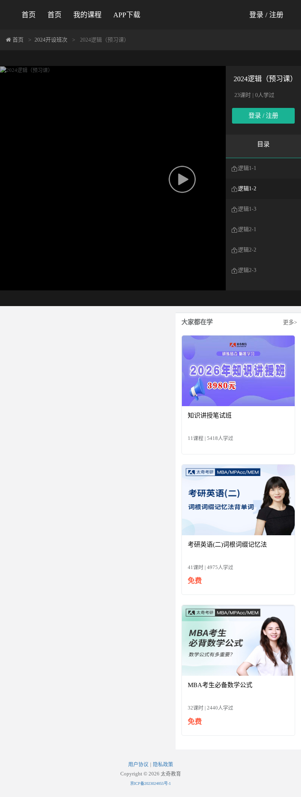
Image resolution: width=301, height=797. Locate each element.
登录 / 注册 (266, 15)
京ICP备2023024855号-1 (150, 783)
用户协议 (138, 764)
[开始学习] (238, 370)
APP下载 (126, 15)
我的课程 (87, 15)
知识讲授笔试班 (210, 415)
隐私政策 (163, 764)
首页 (29, 15)
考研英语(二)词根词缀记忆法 (227, 544)
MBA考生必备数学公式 (220, 685)
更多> (290, 322)
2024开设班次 (50, 40)
